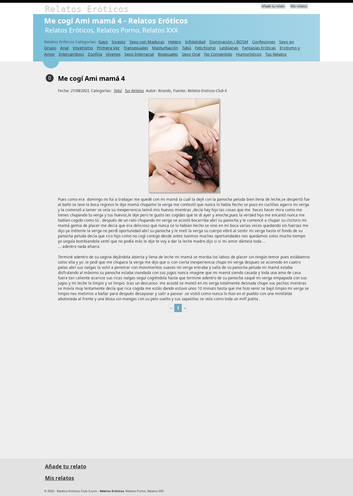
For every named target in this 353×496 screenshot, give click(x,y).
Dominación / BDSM (228, 41)
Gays (103, 41)
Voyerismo (83, 47)
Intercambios (71, 54)
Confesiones (263, 41)
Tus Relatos (276, 54)
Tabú (186, 47)
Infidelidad (195, 41)
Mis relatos (299, 6)
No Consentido (218, 54)
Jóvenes (113, 54)
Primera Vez (108, 47)
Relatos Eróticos (87, 9)
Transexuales (136, 47)
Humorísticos (248, 54)
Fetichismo (205, 47)
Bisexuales (168, 54)
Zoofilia (95, 54)
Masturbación (165, 47)
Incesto (118, 41)
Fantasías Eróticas (259, 47)
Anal (64, 47)
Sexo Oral (191, 54)
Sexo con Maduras (146, 41)
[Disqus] (178, 383)
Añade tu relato (273, 6)
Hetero (174, 41)
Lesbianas (229, 47)
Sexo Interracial (139, 54)
